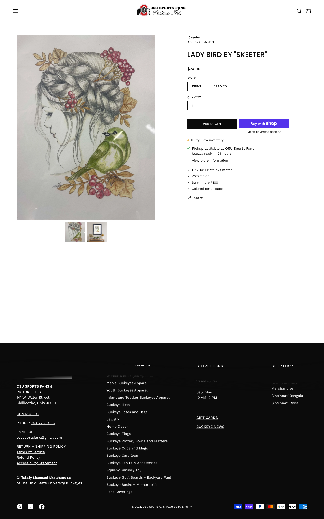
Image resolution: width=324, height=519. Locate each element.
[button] (299, 11)
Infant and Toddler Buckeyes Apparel (138, 397)
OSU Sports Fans (153, 506)
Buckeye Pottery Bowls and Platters (137, 441)
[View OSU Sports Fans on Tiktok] (29, 506)
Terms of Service (31, 452)
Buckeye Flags (118, 434)
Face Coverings (119, 492)
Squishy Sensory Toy (123, 470)
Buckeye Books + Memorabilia (132, 484)
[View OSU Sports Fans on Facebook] (40, 506)
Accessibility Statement (37, 463)
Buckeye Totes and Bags (126, 412)
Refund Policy (28, 458)
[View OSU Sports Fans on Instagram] (19, 506)
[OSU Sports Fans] (162, 10)
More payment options (264, 131)
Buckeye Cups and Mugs (127, 448)
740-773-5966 (43, 423)
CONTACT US (28, 414)
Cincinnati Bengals (287, 396)
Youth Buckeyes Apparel (127, 390)
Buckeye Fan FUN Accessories (131, 463)
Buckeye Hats (118, 405)
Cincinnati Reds (284, 403)
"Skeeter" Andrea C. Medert (200, 39)
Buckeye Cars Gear (122, 455)
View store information (210, 160)
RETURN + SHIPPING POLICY (41, 447)
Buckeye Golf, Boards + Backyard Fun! (138, 477)
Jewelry (113, 419)
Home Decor (117, 426)
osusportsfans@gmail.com (39, 438)
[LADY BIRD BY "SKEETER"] (75, 232)
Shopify (187, 506)
